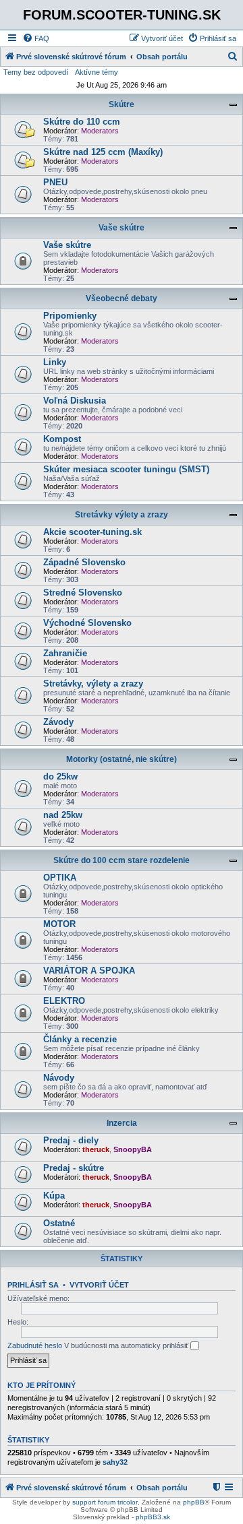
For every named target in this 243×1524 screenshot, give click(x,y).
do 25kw (60, 776)
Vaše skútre (121, 227)
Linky (54, 362)
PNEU (55, 182)
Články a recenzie (80, 1039)
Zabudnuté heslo (34, 1345)
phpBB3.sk (153, 1517)
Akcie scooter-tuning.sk (92, 532)
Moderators (100, 131)
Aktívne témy (96, 72)
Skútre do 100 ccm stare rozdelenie (121, 860)
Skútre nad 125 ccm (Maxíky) (103, 152)
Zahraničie (65, 653)
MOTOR (59, 924)
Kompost (62, 439)
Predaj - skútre (73, 1168)
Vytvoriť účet (99, 1285)
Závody (58, 722)
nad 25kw (62, 815)
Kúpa (54, 1195)
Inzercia (122, 1123)
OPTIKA (59, 877)
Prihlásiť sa (33, 1285)
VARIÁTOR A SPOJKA (89, 970)
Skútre (121, 104)
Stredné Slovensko (82, 593)
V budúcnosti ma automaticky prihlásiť (127, 1345)
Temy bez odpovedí (35, 72)
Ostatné (59, 1223)
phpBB (194, 1502)
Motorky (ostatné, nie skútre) (121, 759)
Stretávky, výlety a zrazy (93, 683)
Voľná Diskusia (74, 400)
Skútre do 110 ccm (81, 122)
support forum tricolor (105, 1502)
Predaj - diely (71, 1140)
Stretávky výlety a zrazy (121, 514)
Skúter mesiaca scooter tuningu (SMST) (126, 469)
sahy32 (115, 1462)
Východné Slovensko (87, 623)
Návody (58, 1078)
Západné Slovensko (84, 562)
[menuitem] (35, 38)
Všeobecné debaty (121, 298)
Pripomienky (70, 316)
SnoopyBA (132, 1149)
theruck (95, 1149)
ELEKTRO (64, 1001)
